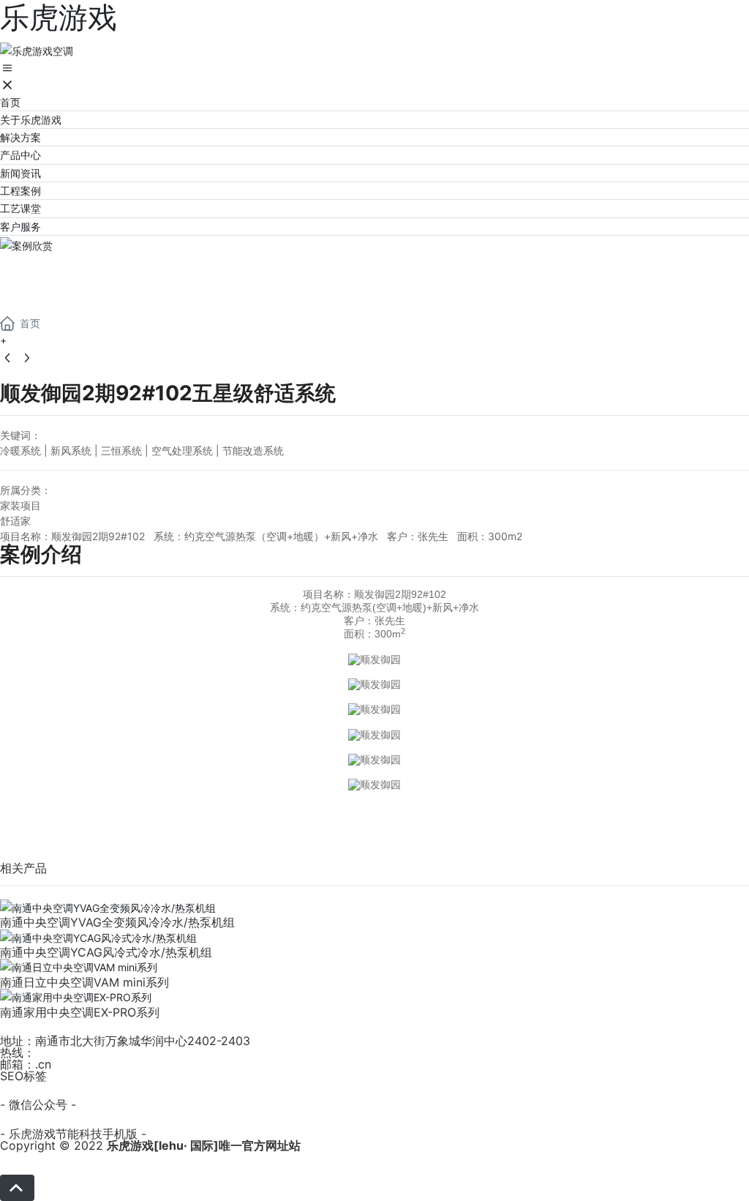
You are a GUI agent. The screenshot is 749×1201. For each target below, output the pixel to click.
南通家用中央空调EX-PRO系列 (79, 1012)
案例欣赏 (58, 271)
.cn (43, 1064)
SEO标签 (23, 1076)
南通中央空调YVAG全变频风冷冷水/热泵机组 (117, 922)
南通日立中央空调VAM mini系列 (84, 982)
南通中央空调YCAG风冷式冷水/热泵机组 (106, 952)
